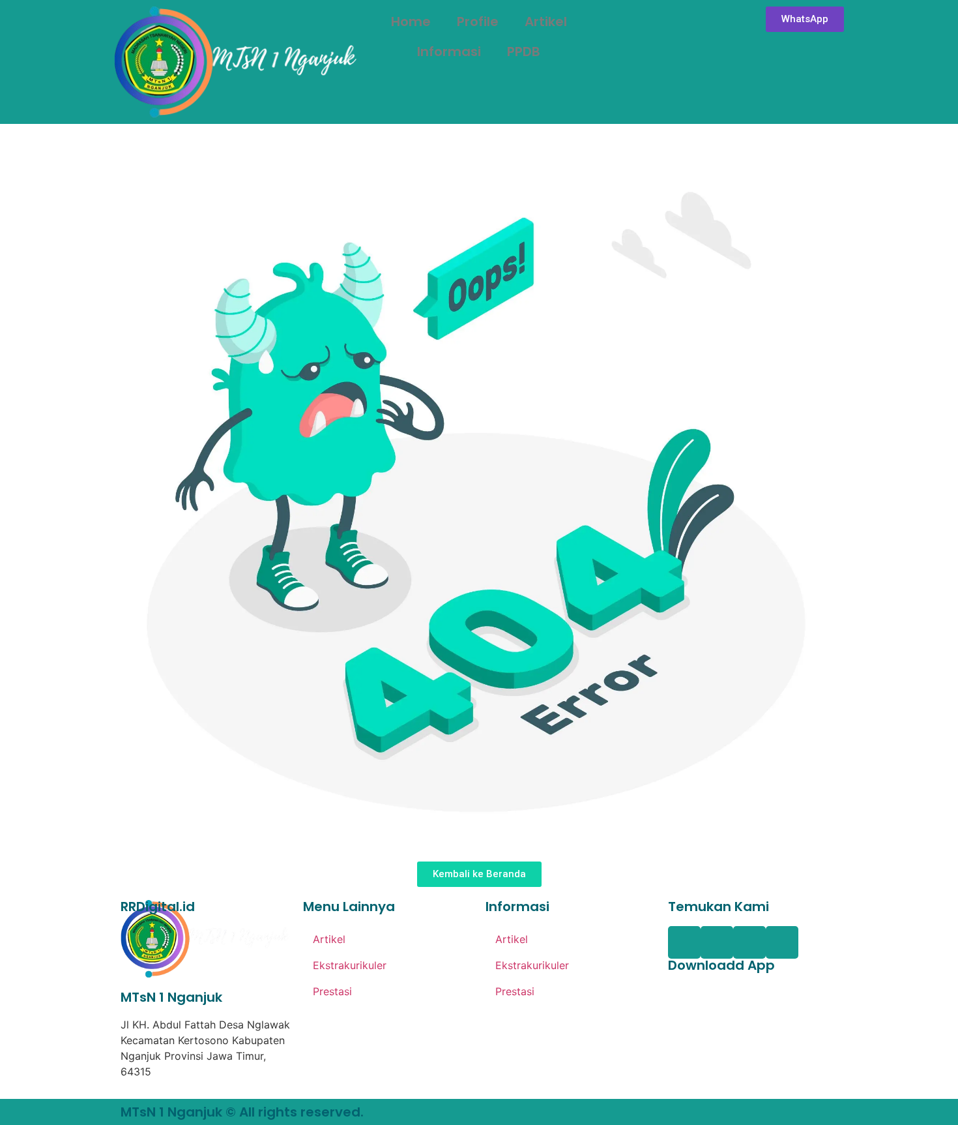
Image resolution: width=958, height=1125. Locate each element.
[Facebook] (684, 942)
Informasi (449, 51)
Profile (478, 21)
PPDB (523, 51)
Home (411, 21)
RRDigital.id (158, 906)
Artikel (546, 21)
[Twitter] (717, 942)
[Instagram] (749, 942)
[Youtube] (782, 942)
